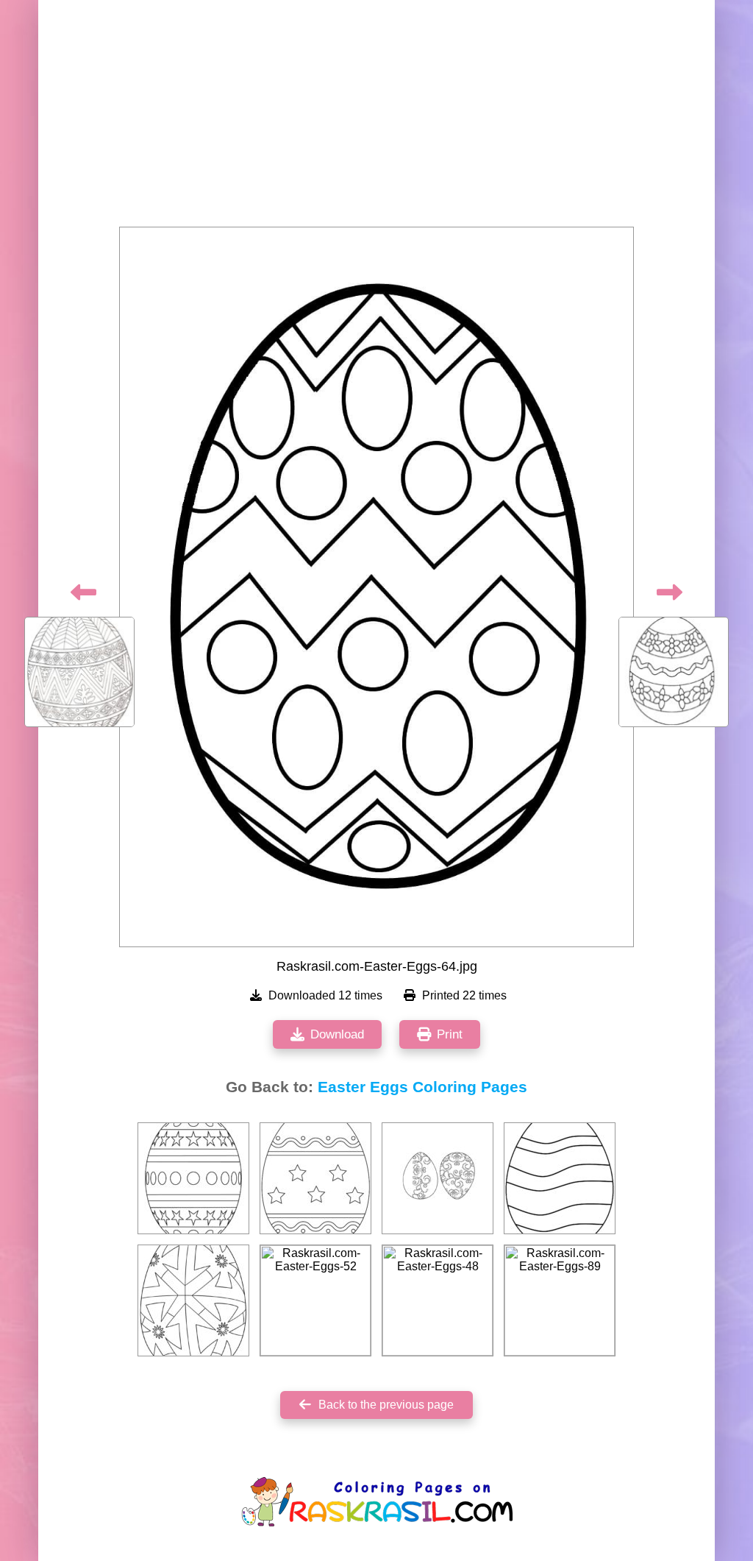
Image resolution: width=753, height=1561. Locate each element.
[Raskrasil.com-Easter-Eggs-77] (193, 1300)
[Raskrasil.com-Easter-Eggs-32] (193, 1178)
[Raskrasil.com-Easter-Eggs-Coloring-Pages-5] (437, 1178)
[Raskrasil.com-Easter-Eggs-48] (437, 1300)
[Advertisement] (376, 118)
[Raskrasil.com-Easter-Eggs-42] (559, 1178)
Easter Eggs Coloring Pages (422, 1087)
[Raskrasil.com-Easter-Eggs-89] (559, 1300)
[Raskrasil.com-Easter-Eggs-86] (315, 1178)
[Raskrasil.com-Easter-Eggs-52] (315, 1300)
